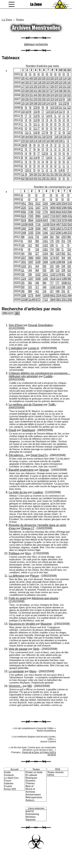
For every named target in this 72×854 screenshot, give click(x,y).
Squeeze (30, 819)
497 (58, 224)
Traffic (52, 404)
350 (45, 257)
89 (30, 291)
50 (57, 236)
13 (48, 111)
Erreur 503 (10, 789)
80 (69, 236)
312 (38, 203)
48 (60, 90)
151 (31, 207)
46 (31, 78)
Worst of (30, 789)
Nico (28, 553)
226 (45, 203)
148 (64, 232)
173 (64, 228)
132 (53, 274)
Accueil (14, 769)
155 (31, 232)
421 (64, 295)
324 (58, 295)
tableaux (29, 44)
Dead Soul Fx (39, 455)
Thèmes (30, 783)
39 (30, 274)
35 (35, 136)
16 (60, 78)
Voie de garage (18, 648)
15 (27, 86)
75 (52, 241)
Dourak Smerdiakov (40, 325)
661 (53, 295)
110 (58, 287)
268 (45, 262)
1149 (32, 299)
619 (23, 220)
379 (64, 220)
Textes (20, 19)
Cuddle (48, 376)
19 (64, 95)
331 (23, 262)
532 (64, 224)
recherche (41, 44)
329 (38, 278)
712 (45, 299)
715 (53, 216)
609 (31, 224)
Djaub (12, 430)
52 (52, 236)
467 (45, 228)
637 (58, 216)
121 (31, 236)
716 (38, 224)
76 (37, 236)
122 (45, 245)
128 (31, 228)
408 (64, 216)
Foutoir (8, 786)
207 (23, 257)
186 (53, 203)
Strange (44, 469)
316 (53, 278)
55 (44, 270)
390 (31, 257)
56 (27, 178)
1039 (46, 224)
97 (57, 257)
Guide (7, 772)
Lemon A (33, 348)
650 (23, 211)
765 (31, 216)
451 (23, 203)
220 (23, 207)
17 (22, 86)
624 (23, 216)
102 (38, 274)
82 (37, 245)
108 (58, 262)
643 (45, 220)
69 (63, 262)
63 (31, 178)
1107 (46, 216)
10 (52, 107)
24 (56, 90)
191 (45, 249)
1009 (46, 295)
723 (58, 220)
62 (22, 178)
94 (63, 257)
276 (45, 207)
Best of (29, 786)
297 (31, 262)
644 (38, 295)
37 (56, 86)
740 (53, 220)
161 (45, 241)
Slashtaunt (28, 430)
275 (31, 295)
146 (53, 262)
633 (64, 211)
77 (52, 282)
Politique (14, 553)
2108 (24, 299)
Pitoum (34, 575)
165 (58, 203)
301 (31, 203)
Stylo (36, 648)
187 (31, 278)
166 (45, 232)
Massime (46, 623)
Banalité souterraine (21, 469)
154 (45, 253)
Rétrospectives (34, 797)
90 (37, 241)
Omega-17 (27, 528)
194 (45, 236)
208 (64, 282)
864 (31, 220)
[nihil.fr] (30, 811)
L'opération (16, 348)
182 (58, 228)
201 (45, 274)
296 (64, 207)
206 (38, 228)
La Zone (36, 4)
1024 (39, 220)
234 (38, 232)
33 (27, 95)
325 (53, 228)
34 (22, 136)
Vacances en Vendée (22, 623)
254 (64, 203)
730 (31, 211)
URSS (50, 775)
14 (64, 78)
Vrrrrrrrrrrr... (15, 685)
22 (60, 82)
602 (58, 211)
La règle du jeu (18, 492)
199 (64, 278)
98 (22, 236)
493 (38, 257)
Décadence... (17, 455)
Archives (30, 791)
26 (22, 78)
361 (58, 299)
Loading (38, 492)
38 (35, 103)
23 (48, 78)
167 (38, 207)
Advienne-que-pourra (45, 598)
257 (64, 236)
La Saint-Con (11, 777)
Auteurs (30, 800)
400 (53, 207)
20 (39, 78)
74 (52, 249)
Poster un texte (34, 772)
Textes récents (55, 772)
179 (58, 274)
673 (38, 299)
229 (38, 262)
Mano (32, 671)
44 (22, 82)
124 (23, 278)
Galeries (8, 783)
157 (53, 232)
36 (52, 141)
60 (31, 136)
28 (56, 82)
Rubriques (31, 777)
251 (64, 299)
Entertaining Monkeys (32, 815)
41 (27, 78)
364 (53, 299)
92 (52, 253)
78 (69, 241)
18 (69, 78)
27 (31, 82)
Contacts (9, 775)
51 (63, 241)
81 (63, 274)
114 (58, 278)
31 (69, 90)
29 (35, 78)
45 (35, 178)
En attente (31, 775)
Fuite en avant (17, 598)
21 (64, 86)
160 (23, 228)
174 (53, 257)
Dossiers (30, 780)
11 (60, 107)
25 (35, 86)
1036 (24, 224)
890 (38, 216)
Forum (7, 780)
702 (38, 211)
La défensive (17, 575)
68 (69, 278)
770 (45, 211)
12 (69, 107)
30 (27, 82)
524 (53, 224)
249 (23, 232)
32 (35, 82)
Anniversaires (33, 794)
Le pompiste (16, 671)
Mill (29, 685)
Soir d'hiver (16, 325)
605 (53, 211)
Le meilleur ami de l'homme (26, 404)
